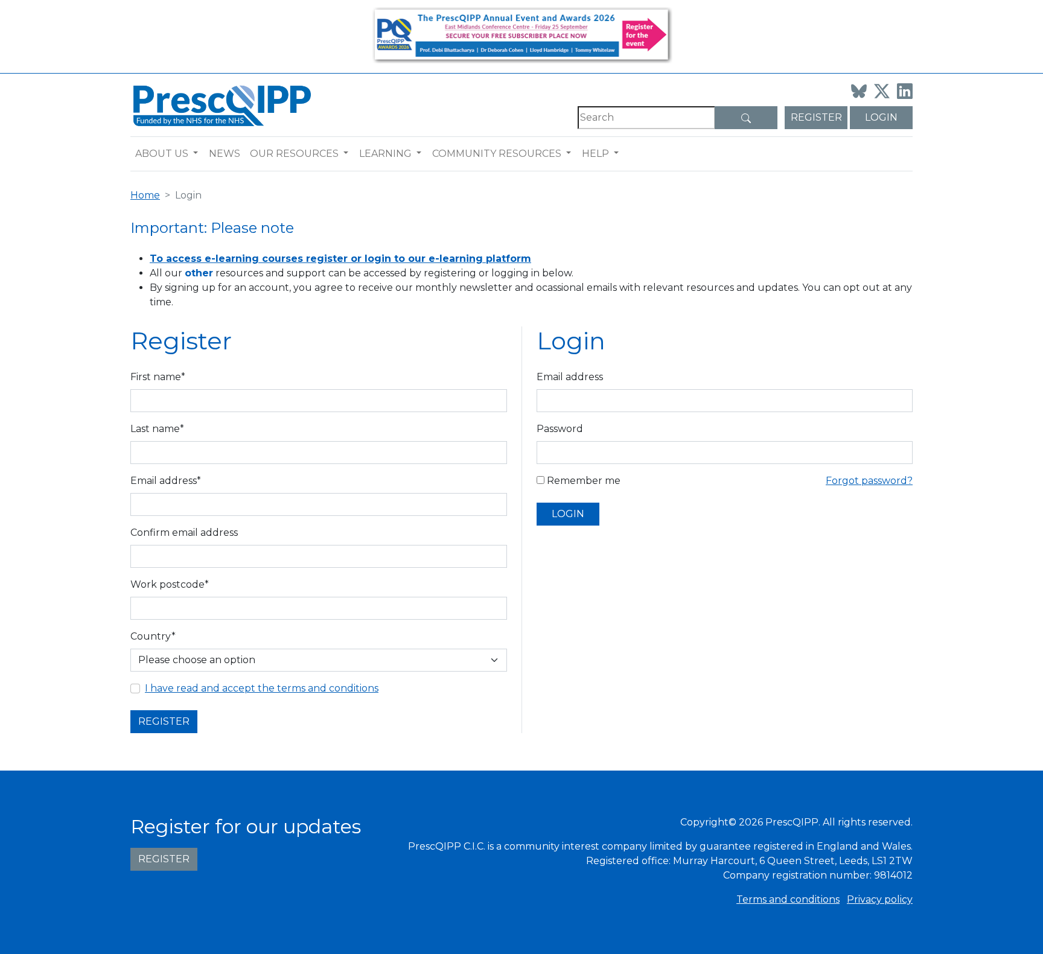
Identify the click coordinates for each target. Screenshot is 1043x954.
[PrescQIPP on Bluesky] (859, 91)
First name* (157, 377)
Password (560, 428)
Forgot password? (869, 480)
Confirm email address (184, 532)
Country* (153, 636)
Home (145, 195)
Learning (385, 153)
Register (816, 117)
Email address (570, 377)
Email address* (165, 480)
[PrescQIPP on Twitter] (882, 91)
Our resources (294, 153)
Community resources (496, 153)
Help (595, 153)
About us (161, 153)
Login (881, 117)
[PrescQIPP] (220, 104)
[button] (198, 154)
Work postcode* (169, 584)
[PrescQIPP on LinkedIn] (905, 91)
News (224, 153)
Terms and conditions (788, 899)
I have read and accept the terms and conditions (261, 688)
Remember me (582, 480)
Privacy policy (880, 899)
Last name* (157, 428)
